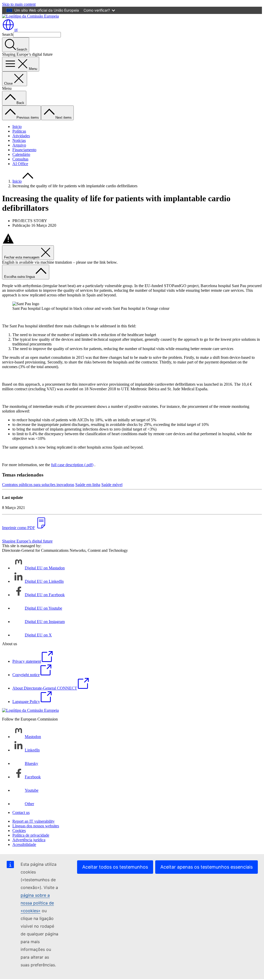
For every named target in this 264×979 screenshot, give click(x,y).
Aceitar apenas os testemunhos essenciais (206, 867)
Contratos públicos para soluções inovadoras (38, 484)
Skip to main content (19, 4)
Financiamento (24, 150)
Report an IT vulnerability (33, 821)
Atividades (21, 136)
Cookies (19, 830)
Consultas (20, 159)
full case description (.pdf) (72, 465)
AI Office (20, 163)
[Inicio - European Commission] (30, 16)
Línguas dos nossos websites (35, 826)
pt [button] (16, 29)
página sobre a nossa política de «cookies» (37, 903)
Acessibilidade (24, 844)
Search (7, 34)
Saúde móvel (111, 484)
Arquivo (19, 145)
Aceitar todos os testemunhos (115, 867)
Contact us (21, 812)
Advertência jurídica (28, 840)
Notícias (19, 140)
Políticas (19, 131)
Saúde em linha (87, 484)
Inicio (17, 126)
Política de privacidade (30, 835)
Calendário (21, 154)
